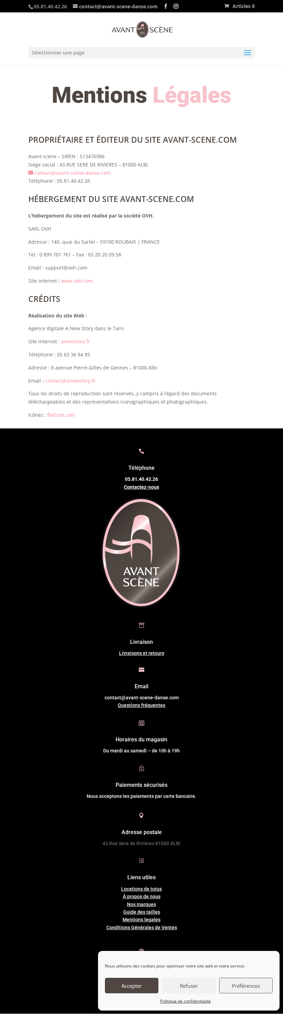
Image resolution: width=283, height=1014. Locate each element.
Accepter (131, 985)
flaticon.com (61, 415)
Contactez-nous (141, 487)
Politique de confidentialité (185, 1001)
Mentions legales (141, 919)
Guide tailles (141, 912)
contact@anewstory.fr (70, 380)
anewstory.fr (75, 341)
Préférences (246, 985)
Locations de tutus (141, 889)
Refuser (189, 985)
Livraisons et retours (141, 653)
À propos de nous (141, 896)
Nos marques (141, 904)
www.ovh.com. (77, 280)
